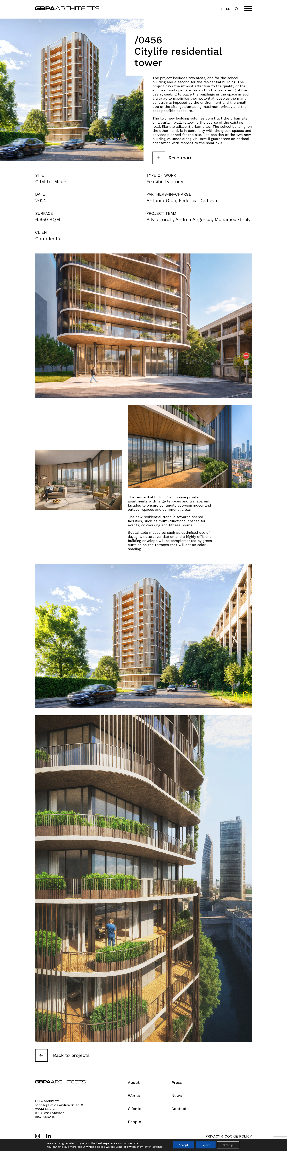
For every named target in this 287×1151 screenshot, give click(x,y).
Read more (175, 157)
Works (134, 1095)
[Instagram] (37, 1136)
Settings (228, 1145)
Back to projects (71, 1055)
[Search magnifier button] (236, 9)
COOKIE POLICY (238, 1136)
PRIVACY (213, 1136)
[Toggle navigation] (248, 8)
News (176, 1095)
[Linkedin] (48, 1136)
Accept (183, 1145)
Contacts (180, 1108)
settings (157, 1146)
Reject (205, 1145)
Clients (134, 1108)
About (134, 1082)
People (134, 1121)
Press (176, 1082)
